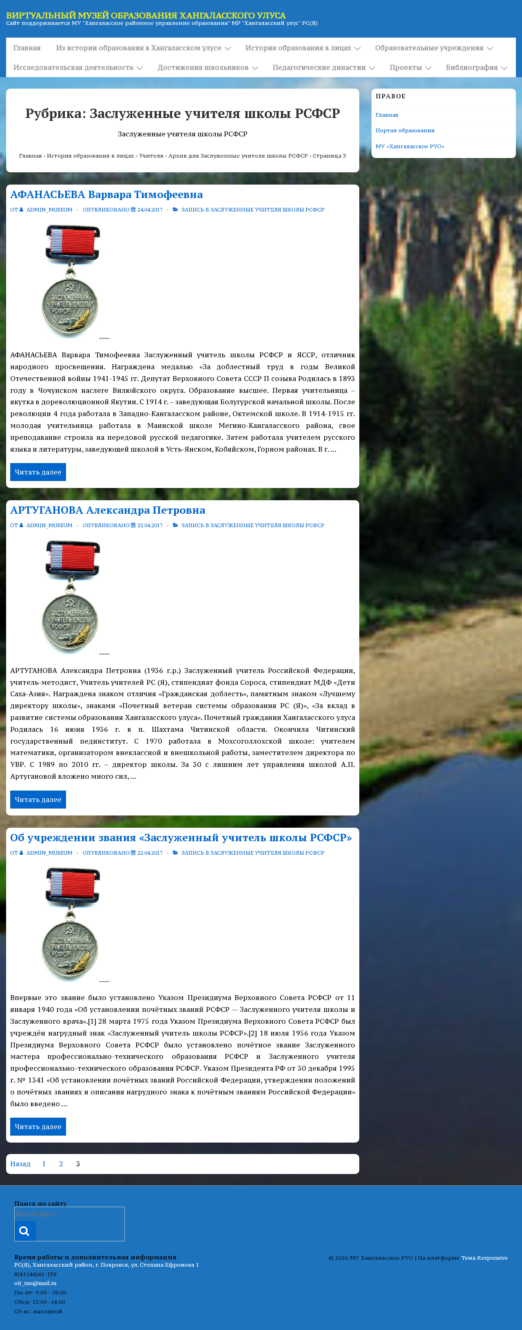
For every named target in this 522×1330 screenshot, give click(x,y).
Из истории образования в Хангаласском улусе (138, 47)
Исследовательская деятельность (73, 67)
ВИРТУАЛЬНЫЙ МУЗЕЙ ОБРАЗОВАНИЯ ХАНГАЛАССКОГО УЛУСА (146, 15)
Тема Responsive (484, 1257)
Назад (20, 1163)
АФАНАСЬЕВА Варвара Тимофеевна (106, 194)
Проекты (406, 67)
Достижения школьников (203, 67)
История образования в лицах (298, 47)
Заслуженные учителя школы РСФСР (267, 210)
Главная (27, 47)
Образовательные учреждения (429, 47)
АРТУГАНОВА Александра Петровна (107, 510)
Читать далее (38, 473)
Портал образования (405, 130)
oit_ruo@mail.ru (35, 1283)
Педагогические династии (319, 67)
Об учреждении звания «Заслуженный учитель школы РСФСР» (181, 837)
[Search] (25, 1231)
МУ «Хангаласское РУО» (410, 146)
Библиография (472, 67)
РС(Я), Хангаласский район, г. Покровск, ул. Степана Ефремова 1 (106, 1264)
